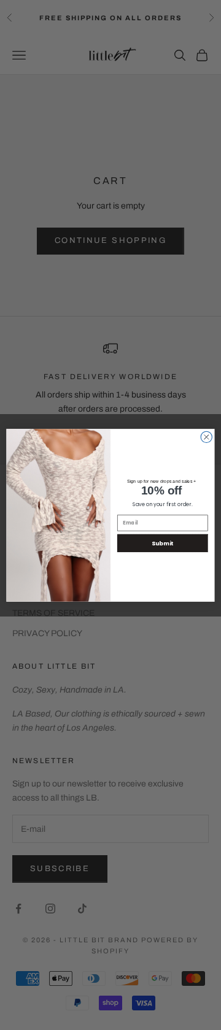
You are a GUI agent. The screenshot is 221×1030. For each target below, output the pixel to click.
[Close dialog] (206, 436)
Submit (162, 543)
